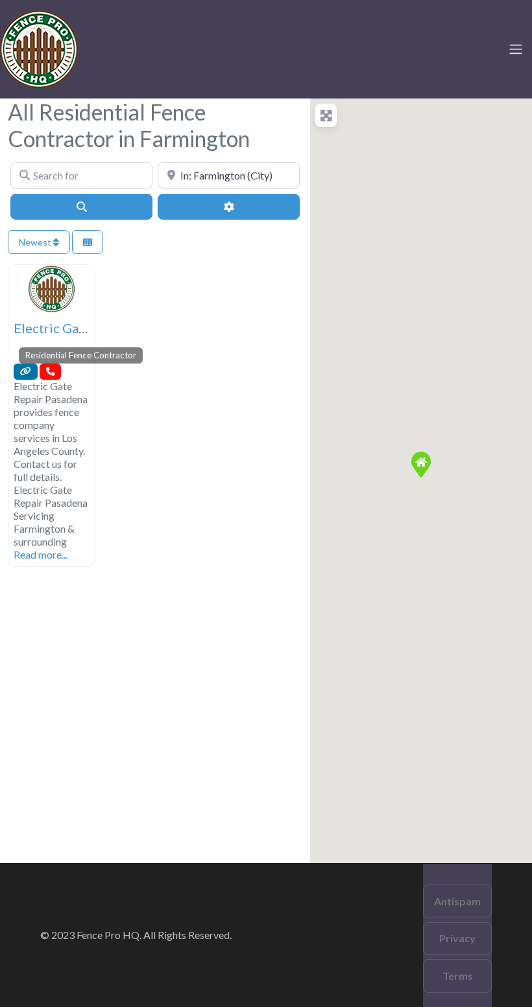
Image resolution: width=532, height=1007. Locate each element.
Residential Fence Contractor (80, 355)
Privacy (457, 938)
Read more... (40, 554)
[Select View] (87, 242)
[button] (421, 464)
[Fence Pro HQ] (39, 47)
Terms (457, 975)
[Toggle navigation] (516, 49)
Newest (36, 242)
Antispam (457, 901)
